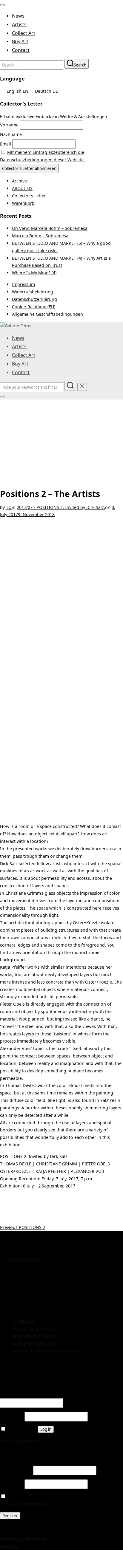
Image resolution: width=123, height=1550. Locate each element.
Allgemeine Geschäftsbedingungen (47, 314)
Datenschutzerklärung (34, 299)
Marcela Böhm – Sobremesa (40, 236)
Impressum (23, 284)
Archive (19, 181)
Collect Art (23, 33)
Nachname (11, 134)
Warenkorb (23, 203)
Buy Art (20, 41)
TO (9, 507)
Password (11, 1416)
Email (5, 144)
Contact (21, 50)
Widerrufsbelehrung (32, 292)
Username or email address (29, 1394)
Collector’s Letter (29, 196)
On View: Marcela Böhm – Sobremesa (49, 228)
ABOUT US (22, 188)
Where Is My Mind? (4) (34, 272)
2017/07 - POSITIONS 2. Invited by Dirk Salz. (61, 507)
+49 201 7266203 (24, 1259)
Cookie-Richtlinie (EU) (33, 306)
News (18, 16)
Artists (19, 24)
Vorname (9, 125)
